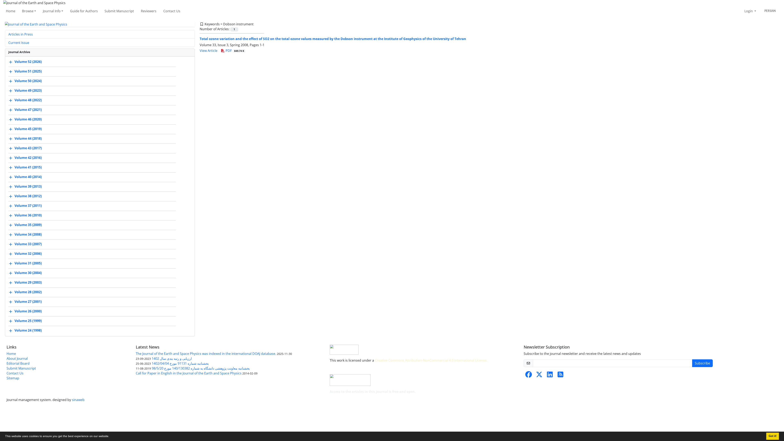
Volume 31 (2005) (28, 263)
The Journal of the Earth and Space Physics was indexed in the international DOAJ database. (206, 353)
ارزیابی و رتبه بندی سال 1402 (172, 358)
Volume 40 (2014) (28, 177)
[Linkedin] (550, 375)
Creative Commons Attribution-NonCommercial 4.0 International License (431, 360)
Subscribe (702, 363)
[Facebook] (528, 375)
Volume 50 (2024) (28, 81)
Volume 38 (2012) (28, 196)
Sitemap (13, 378)
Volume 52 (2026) (28, 62)
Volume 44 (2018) (28, 138)
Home (10, 11)
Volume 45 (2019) (28, 129)
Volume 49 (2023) (28, 90)
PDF (234, 50)
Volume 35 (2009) (28, 225)
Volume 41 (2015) (28, 167)
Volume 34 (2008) (28, 234)
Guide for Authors (84, 11)
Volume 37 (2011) (28, 206)
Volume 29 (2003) (28, 282)
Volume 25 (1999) (28, 321)
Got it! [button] (772, 436)
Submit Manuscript (119, 11)
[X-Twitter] (539, 375)
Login (749, 11)
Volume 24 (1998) (28, 330)
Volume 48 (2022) (28, 100)
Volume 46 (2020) (28, 119)
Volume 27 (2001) (28, 302)
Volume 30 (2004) (28, 273)
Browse (27, 11)
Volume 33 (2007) (28, 244)
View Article (208, 50)
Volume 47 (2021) (28, 110)
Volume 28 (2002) (28, 292)
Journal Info (52, 11)
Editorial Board (18, 363)
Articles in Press (20, 34)
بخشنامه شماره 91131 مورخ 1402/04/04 (180, 363)
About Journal (17, 358)
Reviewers (148, 11)
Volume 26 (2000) (28, 311)
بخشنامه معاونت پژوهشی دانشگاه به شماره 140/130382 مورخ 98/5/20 (201, 368)
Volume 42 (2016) (28, 158)
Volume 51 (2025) (28, 71)
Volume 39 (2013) (28, 186)
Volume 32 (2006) (28, 254)
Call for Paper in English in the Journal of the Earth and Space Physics (189, 373)
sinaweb (78, 400)
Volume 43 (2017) (28, 148)
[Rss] (560, 375)
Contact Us (171, 11)
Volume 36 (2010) (28, 215)
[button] (110, 436)
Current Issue (18, 42)
